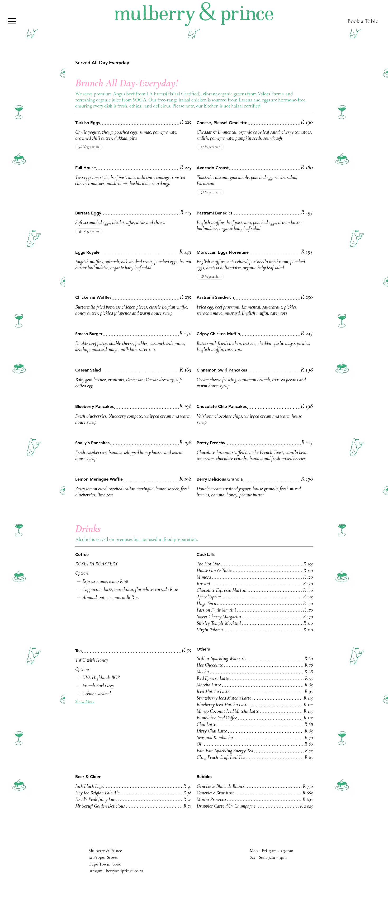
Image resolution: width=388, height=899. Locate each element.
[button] (12, 21)
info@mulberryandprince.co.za (115, 870)
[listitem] (101, 581)
